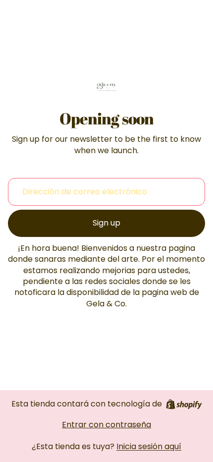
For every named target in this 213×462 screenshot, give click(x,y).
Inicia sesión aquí (148, 446)
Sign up (106, 223)
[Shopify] (184, 404)
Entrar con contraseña (106, 424)
